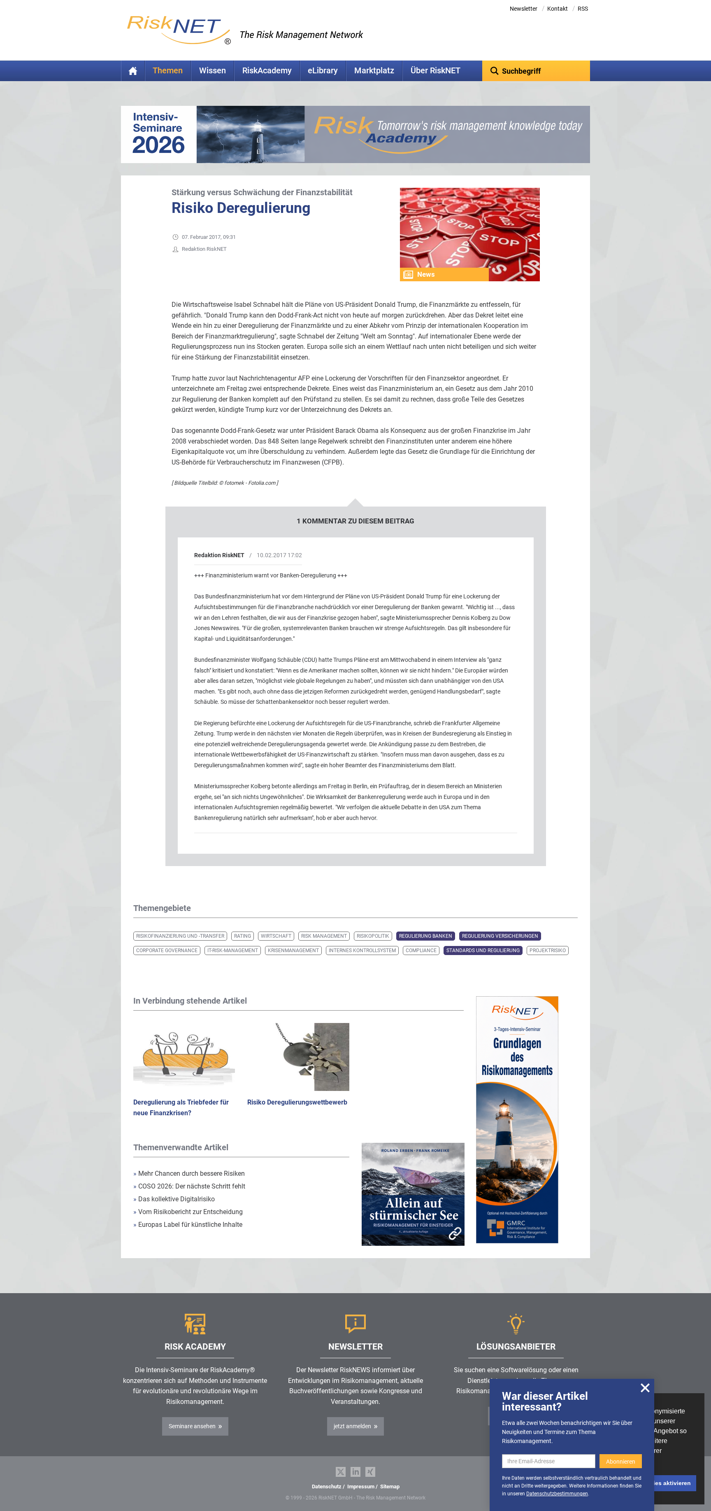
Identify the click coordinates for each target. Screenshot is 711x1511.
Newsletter (523, 8)
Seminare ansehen (192, 1426)
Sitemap (390, 1486)
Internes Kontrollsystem (362, 950)
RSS (583, 8)
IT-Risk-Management (232, 950)
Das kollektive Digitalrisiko (174, 1199)
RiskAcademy (267, 70)
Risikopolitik (373, 936)
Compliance (421, 950)
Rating (242, 936)
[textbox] (536, 71)
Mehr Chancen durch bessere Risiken (189, 1173)
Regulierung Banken (425, 936)
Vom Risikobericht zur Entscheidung (188, 1212)
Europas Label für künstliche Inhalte (187, 1224)
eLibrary (323, 70)
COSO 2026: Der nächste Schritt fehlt (189, 1186)
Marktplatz (374, 70)
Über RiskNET (435, 70)
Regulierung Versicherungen (500, 936)
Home (133, 71)
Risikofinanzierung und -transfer (180, 936)
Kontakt (557, 8)
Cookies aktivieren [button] (665, 1483)
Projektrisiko (548, 950)
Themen (168, 70)
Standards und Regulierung (483, 950)
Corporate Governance (167, 950)
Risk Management (324, 936)
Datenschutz (327, 1486)
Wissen (212, 70)
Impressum (360, 1486)
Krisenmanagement (293, 950)
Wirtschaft (276, 936)
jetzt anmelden (352, 1426)
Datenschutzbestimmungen (557, 1494)
